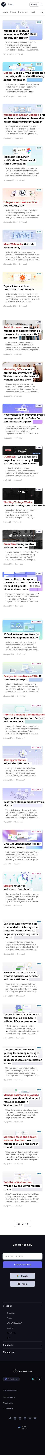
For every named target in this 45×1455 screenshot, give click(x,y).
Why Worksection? (14, 1323)
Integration (11, 1333)
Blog (8, 1338)
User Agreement (9, 1397)
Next (33, 12)
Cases (13, 12)
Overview (10, 1313)
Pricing (9, 1318)
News (5, 12)
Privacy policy (8, 1403)
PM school (23, 12)
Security (10, 1328)
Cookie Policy (8, 1408)
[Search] (42, 12)
